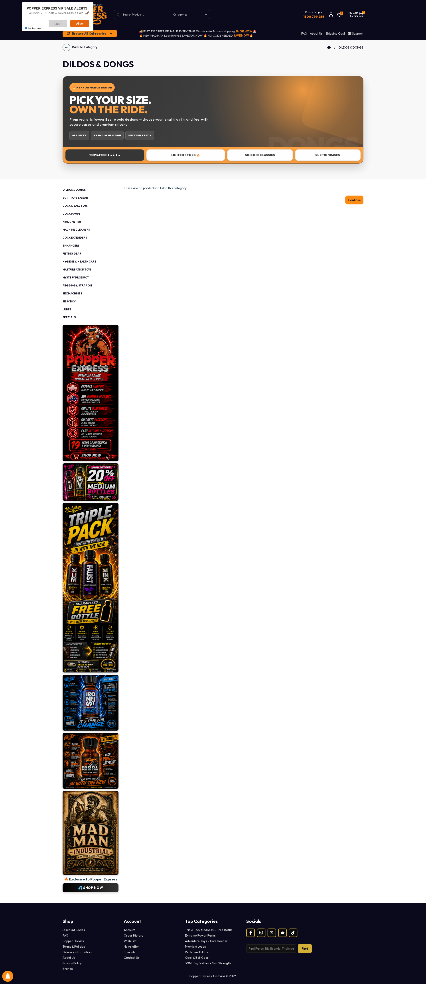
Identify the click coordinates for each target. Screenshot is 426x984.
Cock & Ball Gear (197, 958)
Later (58, 23)
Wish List (130, 941)
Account (129, 930)
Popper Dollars (73, 941)
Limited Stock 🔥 (185, 155)
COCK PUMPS (71, 213)
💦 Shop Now (90, 888)
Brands (68, 969)
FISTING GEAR (72, 253)
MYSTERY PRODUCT (76, 277)
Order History (133, 935)
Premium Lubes (195, 947)
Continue (354, 200)
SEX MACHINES (72, 293)
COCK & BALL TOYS (75, 205)
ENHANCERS (71, 245)
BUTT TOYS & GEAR (75, 197)
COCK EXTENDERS (75, 237)
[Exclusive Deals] (90, 393)
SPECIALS (69, 317)
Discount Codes (74, 930)
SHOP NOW (244, 31)
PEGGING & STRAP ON (77, 285)
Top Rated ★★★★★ (104, 155)
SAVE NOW (241, 35)
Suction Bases (327, 155)
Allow (79, 23)
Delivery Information (77, 952)
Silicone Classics (260, 155)
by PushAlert (35, 28)
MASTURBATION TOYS (77, 269)
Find (305, 949)
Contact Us (132, 958)
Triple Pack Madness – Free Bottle (209, 930)
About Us (316, 33)
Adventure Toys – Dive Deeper (206, 941)
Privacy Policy (72, 963)
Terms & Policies (74, 947)
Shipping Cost (335, 33)
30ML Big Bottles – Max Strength (208, 963)
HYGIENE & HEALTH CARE (79, 261)
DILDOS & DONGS (351, 47)
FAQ (304, 33)
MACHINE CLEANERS (76, 229)
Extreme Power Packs (200, 935)
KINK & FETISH (72, 221)
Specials (129, 952)
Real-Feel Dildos (196, 952)
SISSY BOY (69, 301)
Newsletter (131, 947)
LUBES (67, 309)
